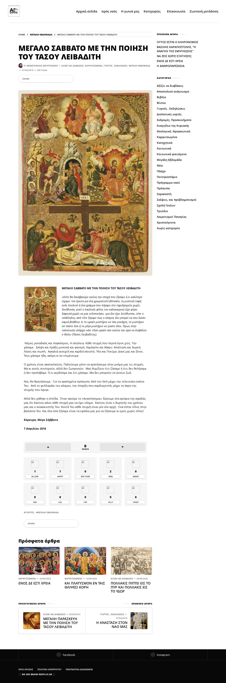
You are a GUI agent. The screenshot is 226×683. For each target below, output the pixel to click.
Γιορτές (29, 512)
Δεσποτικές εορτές (169, 114)
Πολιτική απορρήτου (49, 669)
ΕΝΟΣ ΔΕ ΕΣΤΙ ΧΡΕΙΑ (34, 583)
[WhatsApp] (43, 79)
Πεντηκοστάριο (167, 177)
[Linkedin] (53, 79)
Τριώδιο (162, 211)
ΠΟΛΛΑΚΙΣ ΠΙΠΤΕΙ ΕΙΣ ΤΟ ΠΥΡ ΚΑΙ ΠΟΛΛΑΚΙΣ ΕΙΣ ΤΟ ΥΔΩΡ (131, 587)
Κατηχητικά (164, 143)
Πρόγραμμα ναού (168, 182)
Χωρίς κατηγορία (168, 228)
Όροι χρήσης (25, 669)
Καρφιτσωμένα (93, 65)
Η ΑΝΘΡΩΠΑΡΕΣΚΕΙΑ (171, 66)
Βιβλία (161, 97)
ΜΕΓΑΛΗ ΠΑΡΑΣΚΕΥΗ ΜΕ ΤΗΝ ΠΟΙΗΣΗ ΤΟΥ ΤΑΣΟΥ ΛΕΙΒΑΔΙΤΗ (60, 622)
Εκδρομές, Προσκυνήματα (174, 120)
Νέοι (160, 165)
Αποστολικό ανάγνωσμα (173, 91)
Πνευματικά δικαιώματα (79, 669)
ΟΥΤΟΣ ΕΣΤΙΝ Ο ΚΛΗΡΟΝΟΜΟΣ (177, 42)
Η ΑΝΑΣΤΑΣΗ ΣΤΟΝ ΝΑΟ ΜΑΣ (111, 624)
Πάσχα (161, 171)
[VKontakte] (63, 79)
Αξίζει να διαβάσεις (72, 65)
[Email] (58, 79)
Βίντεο (161, 103)
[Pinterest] (48, 79)
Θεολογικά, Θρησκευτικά (173, 131)
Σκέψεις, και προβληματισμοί (176, 199)
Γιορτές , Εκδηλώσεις (115, 65)
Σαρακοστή (164, 194)
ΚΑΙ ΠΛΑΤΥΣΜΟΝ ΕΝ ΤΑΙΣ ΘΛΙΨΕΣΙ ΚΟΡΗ (85, 585)
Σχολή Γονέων (166, 205)
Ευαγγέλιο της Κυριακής (173, 125)
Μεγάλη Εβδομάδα (41, 34)
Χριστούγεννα (166, 222)
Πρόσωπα (163, 188)
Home (21, 34)
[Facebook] (33, 79)
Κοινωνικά (164, 148)
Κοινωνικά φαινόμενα (171, 154)
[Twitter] (38, 79)
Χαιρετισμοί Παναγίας (171, 217)
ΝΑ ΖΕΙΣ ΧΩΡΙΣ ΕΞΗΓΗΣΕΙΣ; (174, 56)
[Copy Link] (69, 79)
